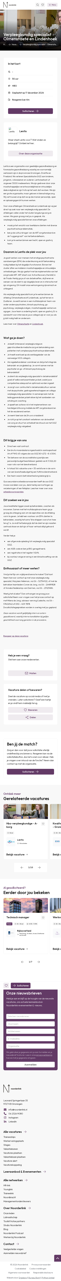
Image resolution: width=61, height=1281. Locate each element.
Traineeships (9, 1136)
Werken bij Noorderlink (14, 1237)
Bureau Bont (34, 1277)
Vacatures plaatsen (12, 1152)
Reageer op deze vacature (15, 636)
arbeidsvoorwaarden (13, 492)
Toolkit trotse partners (14, 1221)
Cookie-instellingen (37, 1268)
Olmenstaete (23, 324)
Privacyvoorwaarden (41, 1264)
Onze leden (8, 1213)
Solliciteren (28, 111)
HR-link (6, 1185)
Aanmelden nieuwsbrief (14, 1253)
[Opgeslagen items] (42, 5)
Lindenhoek (37, 324)
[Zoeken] (37, 5)
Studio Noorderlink (12, 1225)
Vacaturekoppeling (12, 1164)
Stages (6, 1144)
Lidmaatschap (10, 1217)
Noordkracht (9, 1197)
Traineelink (8, 1193)
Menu (54, 5)
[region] (30, 831)
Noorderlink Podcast (13, 1233)
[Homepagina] (9, 4)
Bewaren (32, 709)
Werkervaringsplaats (13, 1140)
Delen (33, 717)
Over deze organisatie (30, 153)
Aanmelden (30, 1064)
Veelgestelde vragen (13, 1249)
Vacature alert (10, 1160)
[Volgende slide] (39, 867)
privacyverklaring (44, 1055)
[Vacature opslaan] (43, 824)
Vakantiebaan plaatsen (14, 1156)
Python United (48, 1277)
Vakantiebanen (10, 1148)
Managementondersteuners (17, 1201)
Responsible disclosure (43, 1272)
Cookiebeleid (20, 1268)
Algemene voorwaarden (19, 1272)
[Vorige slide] (22, 867)
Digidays (23, 1277)
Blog (5, 1229)
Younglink (8, 1189)
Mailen (32, 673)
